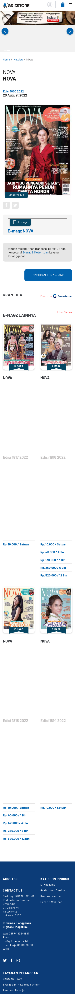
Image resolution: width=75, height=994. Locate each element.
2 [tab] (8, 50)
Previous (5, 31)
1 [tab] (5, 50)
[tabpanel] (37, 18)
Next (70, 31)
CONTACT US (13, 890)
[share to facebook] (6, 205)
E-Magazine (47, 884)
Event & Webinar (51, 901)
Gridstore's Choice (52, 890)
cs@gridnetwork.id (15, 941)
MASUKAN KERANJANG (48, 275)
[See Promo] (37, 18)
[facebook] (11, 960)
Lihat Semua (64, 312)
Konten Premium (51, 896)
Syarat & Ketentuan (35, 252)
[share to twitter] (15, 205)
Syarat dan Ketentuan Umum (21, 984)
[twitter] (5, 960)
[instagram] (18, 960)
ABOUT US (11, 879)
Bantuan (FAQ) (12, 978)
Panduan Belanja (14, 990)
